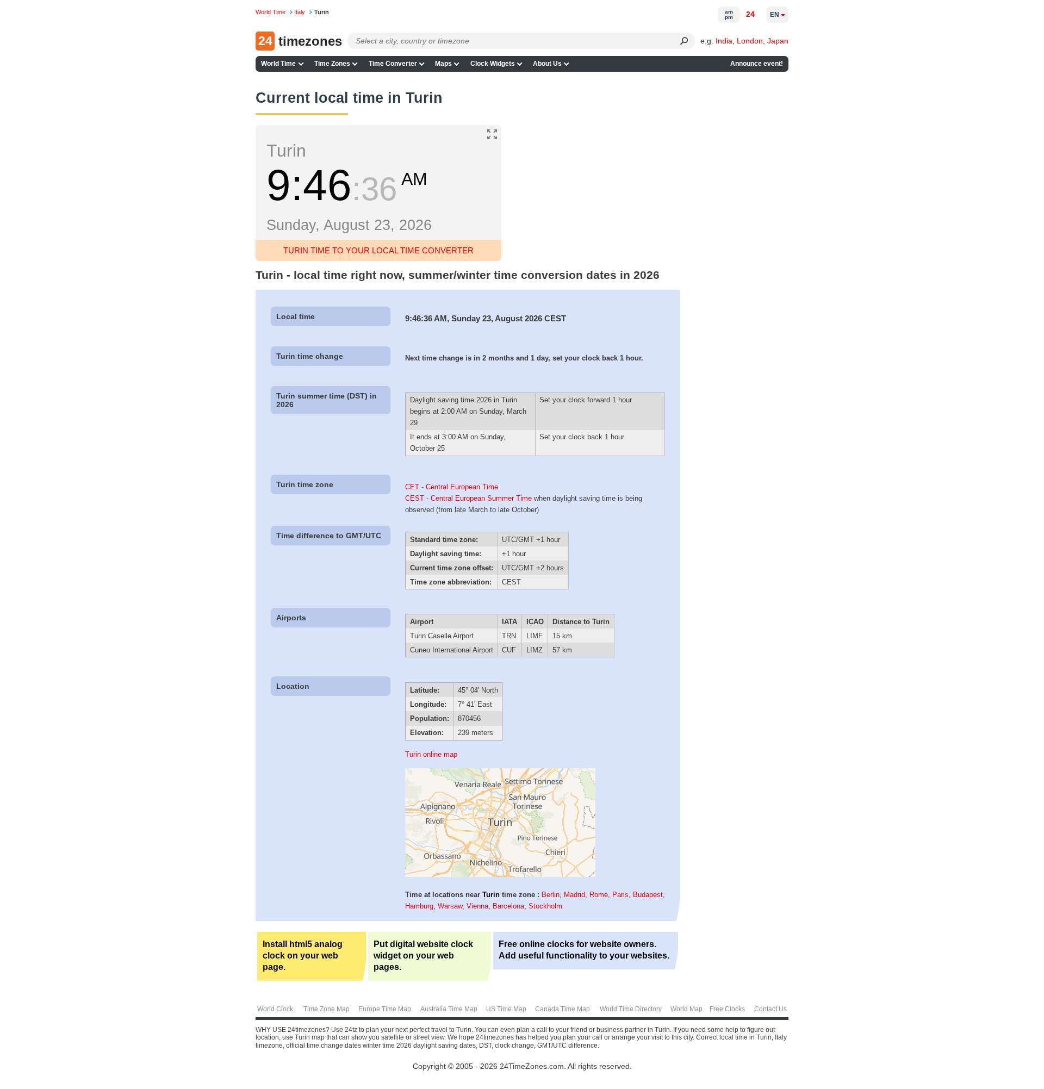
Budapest (648, 895)
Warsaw (450, 906)
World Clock (275, 1009)
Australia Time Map (448, 1009)
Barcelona (508, 906)
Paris (620, 895)
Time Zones (332, 63)
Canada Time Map (562, 1009)
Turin (491, 895)
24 (750, 14)
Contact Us (770, 1009)
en (774, 14)
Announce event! (756, 63)
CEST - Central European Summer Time (468, 498)
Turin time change (309, 356)
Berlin (551, 895)
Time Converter (393, 63)
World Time (278, 63)
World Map (686, 1009)
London (750, 40)
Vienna (477, 906)
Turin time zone (304, 484)
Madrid (574, 895)
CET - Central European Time (451, 487)
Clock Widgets (492, 63)
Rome (598, 895)
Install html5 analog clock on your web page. (303, 955)
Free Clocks (727, 1009)
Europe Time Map (384, 1009)
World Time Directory (631, 1009)
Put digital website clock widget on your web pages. (423, 955)
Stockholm (545, 906)
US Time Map (506, 1009)
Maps (443, 63)
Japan (777, 40)
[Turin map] (500, 874)
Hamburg (419, 906)
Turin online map (431, 754)
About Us (547, 63)
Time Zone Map (326, 1009)
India (724, 40)
